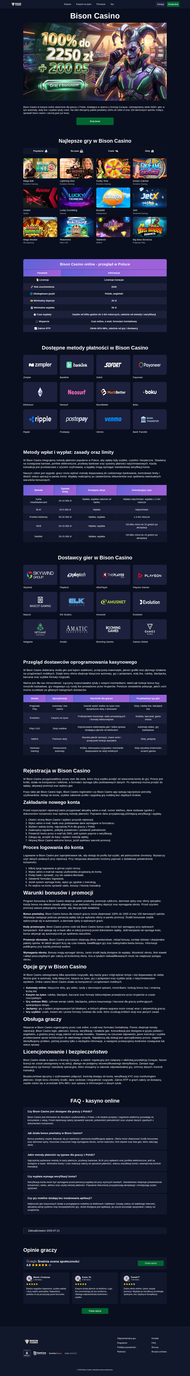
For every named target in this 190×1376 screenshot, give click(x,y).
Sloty (147, 151)
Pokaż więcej (95, 1311)
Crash (111, 151)
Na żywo (75, 151)
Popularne (38, 151)
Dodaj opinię (151, 1263)
